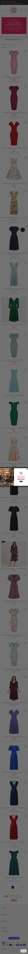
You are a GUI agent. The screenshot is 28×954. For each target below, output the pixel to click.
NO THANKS (21, 481)
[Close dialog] (27, 468)
